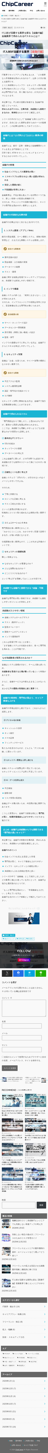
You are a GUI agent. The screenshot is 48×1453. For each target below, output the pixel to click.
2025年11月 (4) (8, 1396)
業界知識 (21, 939)
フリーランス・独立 (12, 1322)
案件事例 (11, 10)
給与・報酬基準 (9, 1365)
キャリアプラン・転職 (14, 1314)
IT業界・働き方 (7, 27)
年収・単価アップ (10, 1361)
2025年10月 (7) (9, 1404)
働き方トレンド (9, 939)
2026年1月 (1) (8, 1381)
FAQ (31, 10)
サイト (5, 1045)
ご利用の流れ (22, 10)
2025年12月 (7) (9, 1388)
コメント (7, 998)
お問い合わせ (40, 10)
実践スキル (32, 1358)
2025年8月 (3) (8, 1419)
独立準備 (33, 1361)
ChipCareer (19, 1450)
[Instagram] (24, 960)
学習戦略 (22, 1358)
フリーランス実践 (33, 1354)
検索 (4, 1200)
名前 (4, 1021)
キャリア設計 (18, 1354)
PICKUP (7, 1354)
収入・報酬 (8, 1329)
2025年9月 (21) (9, 1411)
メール (5, 1033)
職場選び (31, 939)
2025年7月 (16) (9, 1427)
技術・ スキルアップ (13, 1337)
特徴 (3, 10)
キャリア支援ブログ (31, 1445)
